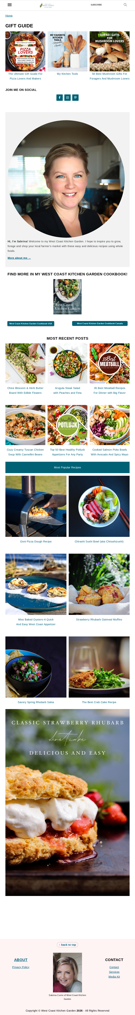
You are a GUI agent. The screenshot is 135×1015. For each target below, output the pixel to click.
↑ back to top (67, 944)
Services (114, 971)
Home (9, 15)
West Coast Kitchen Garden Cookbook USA (30, 323)
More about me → (19, 257)
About (21, 960)
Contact (114, 967)
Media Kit (114, 976)
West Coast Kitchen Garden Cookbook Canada (100, 323)
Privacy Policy (20, 967)
